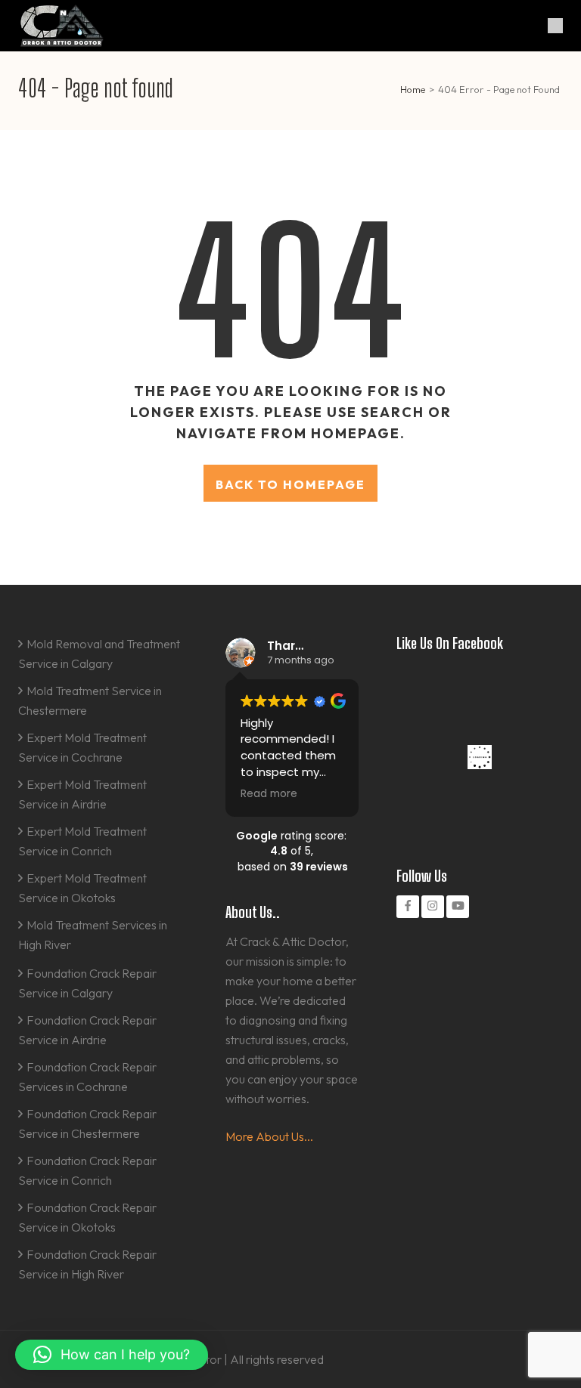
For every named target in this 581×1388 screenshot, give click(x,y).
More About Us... (269, 1136)
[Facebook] (407, 906)
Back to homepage (290, 484)
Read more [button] (269, 794)
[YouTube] (457, 906)
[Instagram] (432, 906)
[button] (111, 1355)
